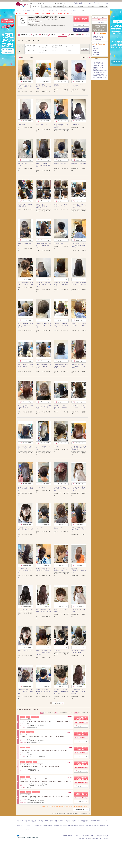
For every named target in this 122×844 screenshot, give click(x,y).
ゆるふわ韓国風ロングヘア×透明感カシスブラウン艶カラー (43, 611)
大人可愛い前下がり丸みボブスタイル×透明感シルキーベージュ (78, 206)
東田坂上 (67, 820)
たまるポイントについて (98, 36)
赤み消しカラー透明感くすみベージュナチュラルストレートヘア (43, 366)
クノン (41, 830)
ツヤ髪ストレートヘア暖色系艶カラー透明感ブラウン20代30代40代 (78, 448)
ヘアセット (43, 47)
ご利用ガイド (105, 838)
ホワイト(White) (35, 830)
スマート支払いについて (98, 62)
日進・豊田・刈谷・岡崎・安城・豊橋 (25, 820)
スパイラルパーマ (58, 243)
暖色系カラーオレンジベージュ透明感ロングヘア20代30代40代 (78, 570)
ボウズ (69, 50)
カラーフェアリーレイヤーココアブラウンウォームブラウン (78, 407)
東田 (56, 820)
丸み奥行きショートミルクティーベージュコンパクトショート (43, 325)
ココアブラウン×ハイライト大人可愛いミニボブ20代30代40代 (43, 691)
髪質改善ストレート (76, 124)
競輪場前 (61, 820)
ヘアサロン (36, 6)
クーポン (95, 50)
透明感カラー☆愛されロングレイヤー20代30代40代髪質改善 (43, 165)
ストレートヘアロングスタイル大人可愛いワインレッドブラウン (25, 407)
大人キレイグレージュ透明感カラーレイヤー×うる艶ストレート (78, 284)
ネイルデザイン (96, 54)
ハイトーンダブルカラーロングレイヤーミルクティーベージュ (43, 448)
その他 (42, 52)
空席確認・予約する (81, 19)
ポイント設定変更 (97, 39)
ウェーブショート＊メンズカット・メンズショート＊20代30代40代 (61, 691)
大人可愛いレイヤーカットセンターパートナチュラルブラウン (25, 529)
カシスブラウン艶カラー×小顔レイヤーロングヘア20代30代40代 (78, 691)
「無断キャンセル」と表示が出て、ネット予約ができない (99, 76)
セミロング (58, 46)
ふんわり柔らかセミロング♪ (25, 609)
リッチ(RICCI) (20, 830)
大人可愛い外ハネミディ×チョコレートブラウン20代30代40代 (61, 284)
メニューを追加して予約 (81, 722)
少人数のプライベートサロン (46, 821)
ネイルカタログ (69, 6)
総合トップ (19, 10)
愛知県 (46, 820)
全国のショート (20, 825)
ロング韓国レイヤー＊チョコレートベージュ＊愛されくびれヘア (25, 570)
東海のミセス (28, 825)
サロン (94, 46)
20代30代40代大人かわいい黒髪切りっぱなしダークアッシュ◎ (25, 86)
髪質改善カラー (22, 124)
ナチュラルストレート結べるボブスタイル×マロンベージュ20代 (61, 325)
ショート (44, 46)
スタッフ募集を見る (81, 29)
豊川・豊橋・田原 (39, 820)
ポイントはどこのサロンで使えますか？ (99, 68)
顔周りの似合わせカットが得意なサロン (63, 821)
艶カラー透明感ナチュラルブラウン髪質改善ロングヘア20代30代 (78, 366)
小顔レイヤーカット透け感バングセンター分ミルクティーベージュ (78, 488)
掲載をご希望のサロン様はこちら (99, 836)
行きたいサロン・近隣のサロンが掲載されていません (99, 64)
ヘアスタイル (47, 6)
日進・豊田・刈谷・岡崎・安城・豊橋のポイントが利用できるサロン (69, 825)
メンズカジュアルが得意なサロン (81, 821)
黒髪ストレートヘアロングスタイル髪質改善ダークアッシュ (25, 366)
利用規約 (88, 838)
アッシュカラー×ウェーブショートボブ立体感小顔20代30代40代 (78, 245)
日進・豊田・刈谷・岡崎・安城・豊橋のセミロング (97, 825)
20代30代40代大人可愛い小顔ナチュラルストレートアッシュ (78, 529)
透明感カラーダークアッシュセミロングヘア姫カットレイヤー (61, 407)
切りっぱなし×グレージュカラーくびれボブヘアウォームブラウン (43, 284)
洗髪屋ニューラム (27, 830)
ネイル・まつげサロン (58, 6)
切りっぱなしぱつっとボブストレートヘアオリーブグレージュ (25, 448)
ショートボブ (39, 528)
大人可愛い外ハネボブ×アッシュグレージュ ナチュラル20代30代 (61, 366)
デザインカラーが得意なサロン (31, 821)
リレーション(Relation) (75, 10)
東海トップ (45, 10)
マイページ (100, 3)
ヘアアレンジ (57, 650)
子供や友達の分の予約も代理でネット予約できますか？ (99, 71)
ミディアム (31, 46)
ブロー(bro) (45, 830)
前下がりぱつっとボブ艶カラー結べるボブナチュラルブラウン (78, 325)
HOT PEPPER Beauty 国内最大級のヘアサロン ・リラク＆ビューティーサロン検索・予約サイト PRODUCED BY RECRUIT (22, 4)
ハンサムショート (40, 487)
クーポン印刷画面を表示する (81, 809)
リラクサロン (80, 6)
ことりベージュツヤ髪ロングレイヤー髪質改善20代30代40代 (43, 245)
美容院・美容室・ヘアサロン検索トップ (84, 3)
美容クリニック (103, 6)
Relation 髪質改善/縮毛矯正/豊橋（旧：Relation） (47, 17)
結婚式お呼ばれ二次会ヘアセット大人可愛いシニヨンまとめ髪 (25, 691)
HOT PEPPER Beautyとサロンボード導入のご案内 (76, 836)
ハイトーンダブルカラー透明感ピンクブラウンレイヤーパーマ (61, 488)
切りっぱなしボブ (58, 528)
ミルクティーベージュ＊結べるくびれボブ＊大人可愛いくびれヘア (43, 407)
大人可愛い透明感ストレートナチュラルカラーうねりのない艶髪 (43, 86)
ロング (70, 46)
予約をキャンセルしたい (98, 74)
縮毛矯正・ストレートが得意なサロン (80, 820)
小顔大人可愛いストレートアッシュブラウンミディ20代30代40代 (43, 652)
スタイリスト (96, 48)
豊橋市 (51, 820)
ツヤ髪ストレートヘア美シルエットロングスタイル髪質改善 (25, 488)
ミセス (55, 47)
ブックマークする (82, 25)
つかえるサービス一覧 (98, 37)
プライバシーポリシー (96, 838)
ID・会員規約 (81, 838)
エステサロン (91, 6)
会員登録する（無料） (99, 22)
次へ (88, 57)
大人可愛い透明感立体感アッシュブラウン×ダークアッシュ (43, 570)
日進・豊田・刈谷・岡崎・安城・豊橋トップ (58, 10)
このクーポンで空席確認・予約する (81, 718)
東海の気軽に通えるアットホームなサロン (43, 825)
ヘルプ (106, 3)
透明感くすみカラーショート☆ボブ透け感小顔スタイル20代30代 (43, 206)
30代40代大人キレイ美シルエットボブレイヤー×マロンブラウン (61, 126)
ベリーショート (31, 47)
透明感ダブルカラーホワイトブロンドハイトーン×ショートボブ (25, 325)
